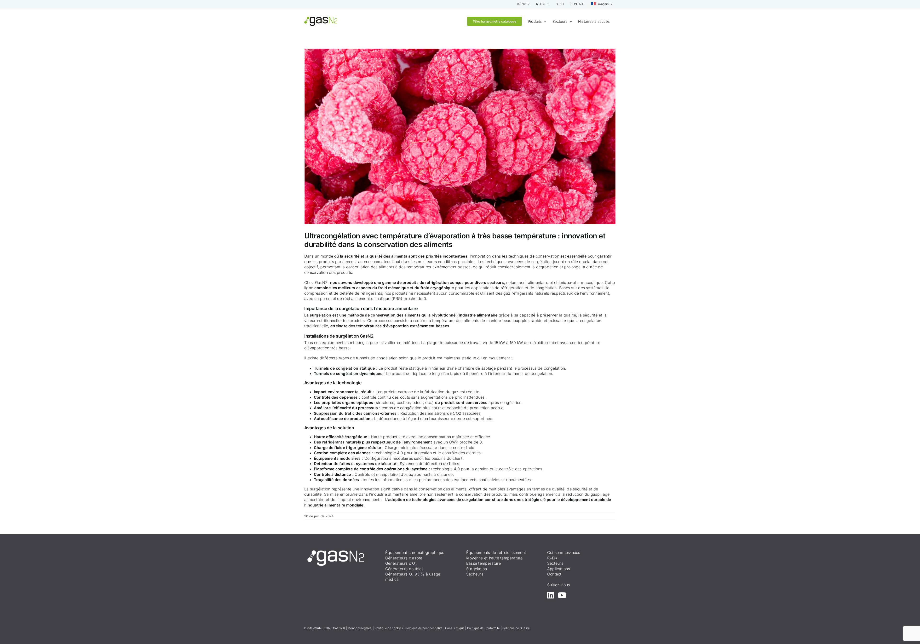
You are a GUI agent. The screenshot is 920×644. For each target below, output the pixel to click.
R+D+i (552, 558)
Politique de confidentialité (424, 628)
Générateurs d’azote (403, 558)
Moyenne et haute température (494, 558)
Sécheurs (474, 574)
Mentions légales (359, 628)
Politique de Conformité (483, 628)
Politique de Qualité (516, 628)
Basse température (483, 563)
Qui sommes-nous (563, 552)
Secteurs (555, 563)
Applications (558, 568)
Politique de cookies (389, 628)
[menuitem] (602, 4)
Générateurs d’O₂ (401, 563)
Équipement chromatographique (414, 552)
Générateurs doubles (404, 568)
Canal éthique (455, 628)
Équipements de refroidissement (496, 552)
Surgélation (476, 568)
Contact (554, 574)
